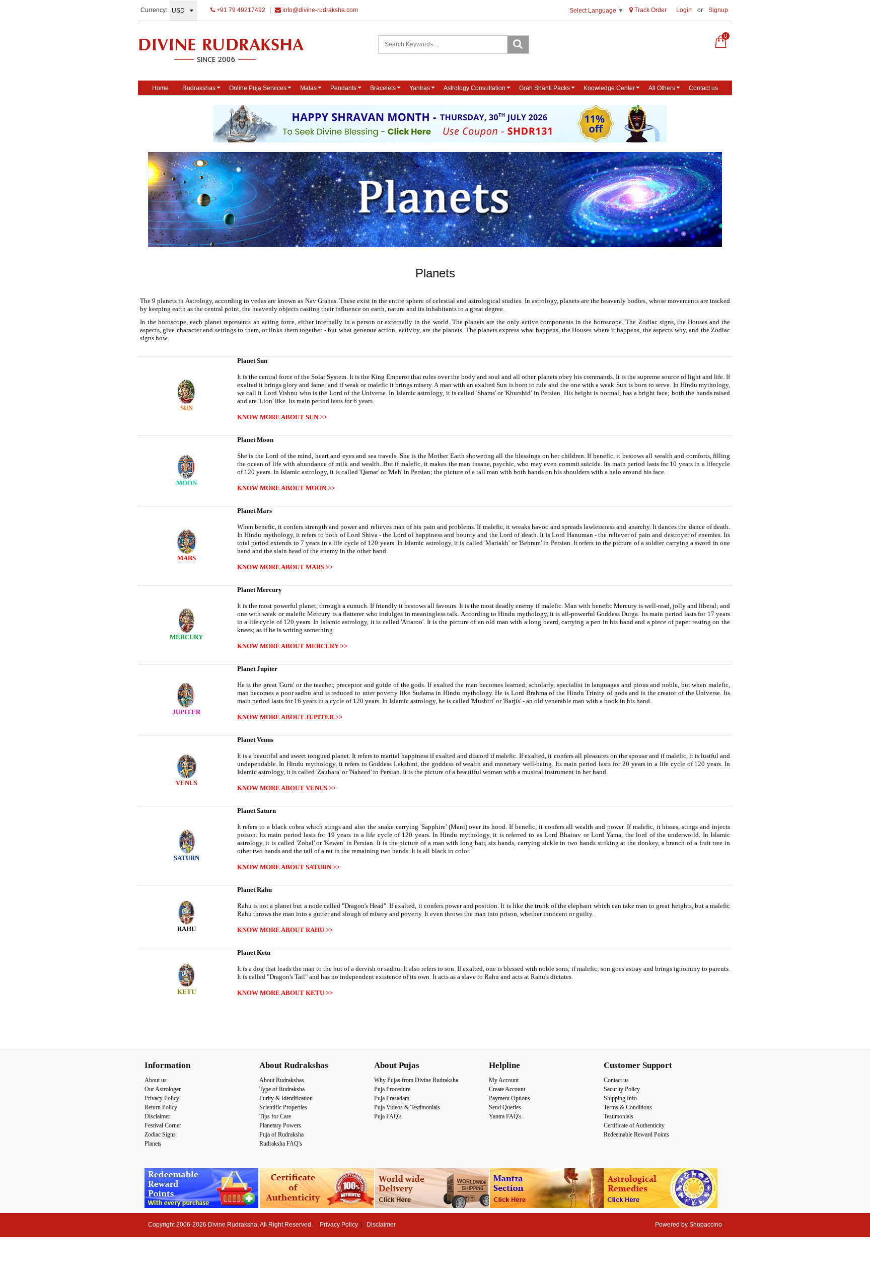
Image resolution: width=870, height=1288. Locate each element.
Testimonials (618, 1116)
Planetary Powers (280, 1125)
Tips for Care (275, 1116)
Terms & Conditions (628, 1107)
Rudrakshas (198, 88)
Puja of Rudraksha (281, 1134)
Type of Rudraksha (282, 1089)
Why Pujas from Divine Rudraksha (416, 1080)
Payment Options (509, 1098)
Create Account (507, 1089)
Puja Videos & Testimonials (407, 1107)
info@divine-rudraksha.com (319, 10)
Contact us (703, 88)
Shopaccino (705, 1224)
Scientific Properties (283, 1107)
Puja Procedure (392, 1089)
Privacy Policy (161, 1098)
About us (155, 1080)
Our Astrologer (162, 1089)
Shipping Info (620, 1098)
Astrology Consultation (474, 88)
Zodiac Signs (160, 1134)
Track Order (650, 10)
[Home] (232, 50)
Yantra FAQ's (505, 1116)
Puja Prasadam (391, 1098)
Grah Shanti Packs (544, 88)
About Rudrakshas (281, 1080)
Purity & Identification (286, 1098)
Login (684, 10)
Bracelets (383, 88)
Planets (153, 1143)
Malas (308, 88)
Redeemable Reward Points (636, 1134)
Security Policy (622, 1089)
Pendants (343, 88)
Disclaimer (157, 1116)
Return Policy (160, 1107)
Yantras (419, 88)
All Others (661, 88)
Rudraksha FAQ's (280, 1143)
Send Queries (505, 1107)
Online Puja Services (257, 88)
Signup (718, 10)
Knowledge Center (609, 88)
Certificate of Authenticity (634, 1125)
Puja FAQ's (388, 1116)
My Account (504, 1080)
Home (160, 88)
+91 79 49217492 (240, 10)
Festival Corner (162, 1125)
